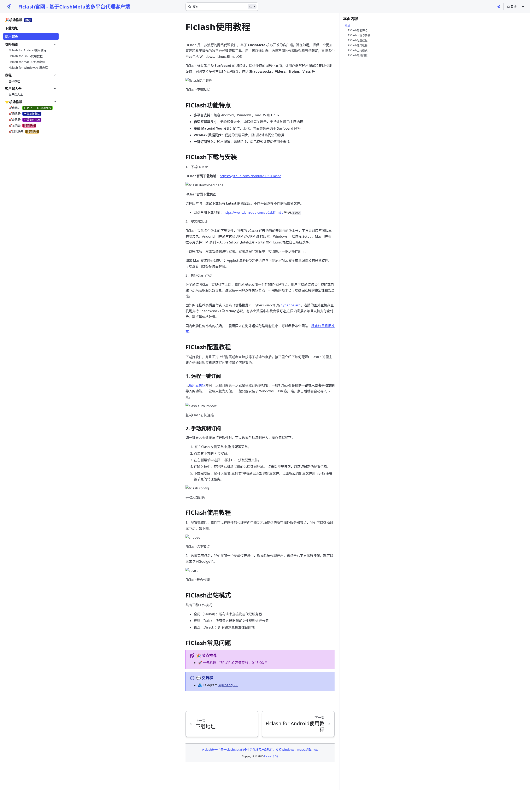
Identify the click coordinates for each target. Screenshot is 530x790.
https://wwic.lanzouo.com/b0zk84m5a (253, 212)
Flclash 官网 (271, 756)
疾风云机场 (197, 385)
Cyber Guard (291, 305)
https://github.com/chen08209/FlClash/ (250, 176)
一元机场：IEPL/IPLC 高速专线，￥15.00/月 (235, 662)
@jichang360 (228, 685)
